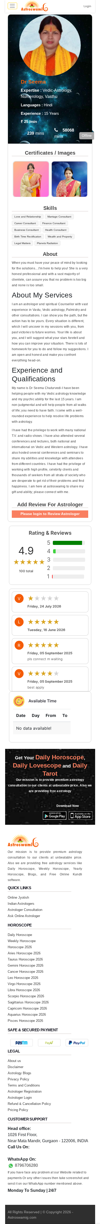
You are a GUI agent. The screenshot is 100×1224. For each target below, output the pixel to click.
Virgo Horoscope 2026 (24, 984)
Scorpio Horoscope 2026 (26, 996)
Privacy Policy (18, 1079)
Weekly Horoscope (22, 941)
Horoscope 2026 (20, 947)
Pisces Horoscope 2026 (25, 1021)
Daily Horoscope (20, 935)
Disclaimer (15, 1067)
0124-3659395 (21, 1153)
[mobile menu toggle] (12, 6)
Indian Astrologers (21, 904)
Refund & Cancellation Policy (29, 1104)
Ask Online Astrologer (24, 916)
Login (87, 6)
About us (14, 1061)
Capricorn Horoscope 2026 (27, 1008)
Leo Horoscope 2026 (23, 978)
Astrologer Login (20, 1098)
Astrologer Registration (25, 1091)
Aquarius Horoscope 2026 (27, 1014)
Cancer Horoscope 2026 (25, 972)
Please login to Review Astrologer (50, 514)
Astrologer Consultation (25, 910)
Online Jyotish (18, 897)
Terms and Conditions (24, 1085)
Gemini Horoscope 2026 (25, 965)
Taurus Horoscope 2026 (25, 959)
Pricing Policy (18, 1110)
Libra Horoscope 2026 (24, 990)
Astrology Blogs (19, 1073)
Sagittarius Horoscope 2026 (28, 1002)
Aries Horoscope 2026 (24, 953)
